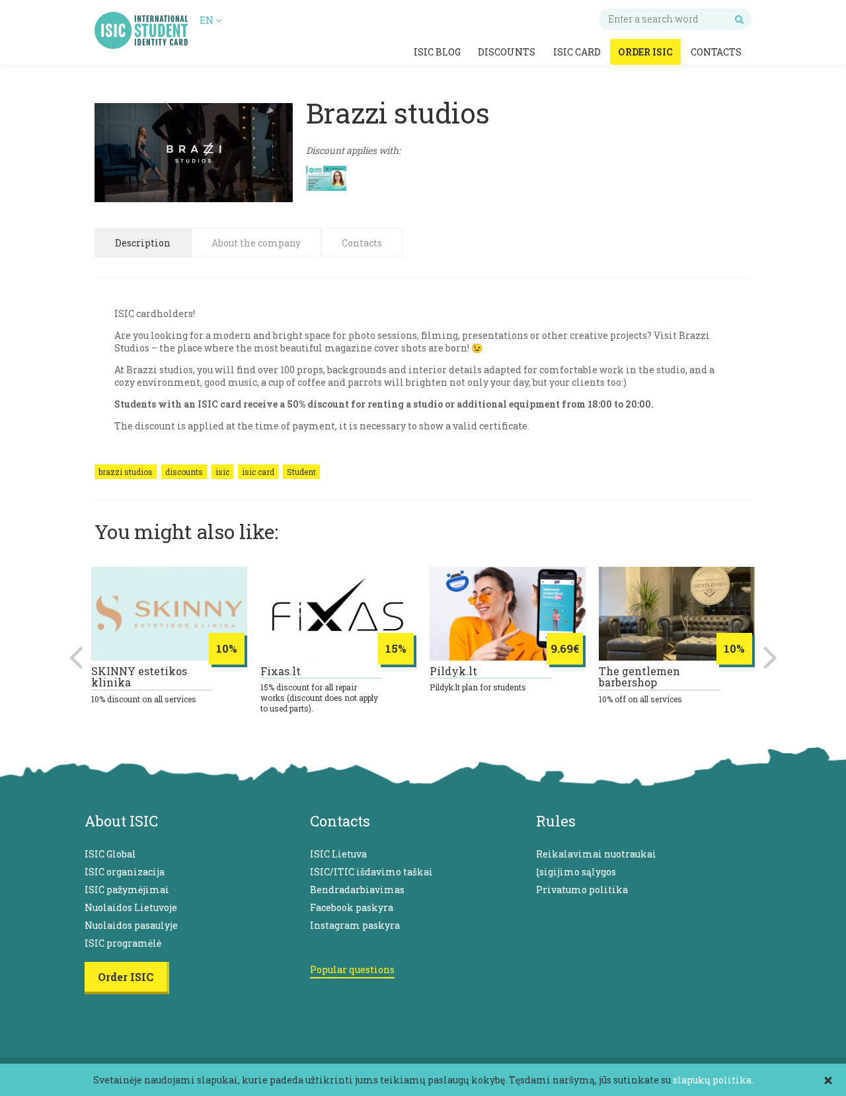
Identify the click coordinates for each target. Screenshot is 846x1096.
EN (207, 20)
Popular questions (352, 969)
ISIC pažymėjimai (127, 889)
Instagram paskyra (355, 925)
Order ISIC (645, 52)
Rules (556, 820)
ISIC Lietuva (338, 854)
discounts (184, 471)
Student (301, 471)
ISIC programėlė (123, 943)
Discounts (506, 52)
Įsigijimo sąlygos (576, 871)
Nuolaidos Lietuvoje (131, 907)
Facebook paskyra (351, 907)
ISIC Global (110, 854)
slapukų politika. (713, 1080)
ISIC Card (577, 52)
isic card (258, 471)
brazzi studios (125, 471)
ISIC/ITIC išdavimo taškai (371, 871)
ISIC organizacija (125, 871)
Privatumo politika (582, 889)
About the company (256, 243)
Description (143, 243)
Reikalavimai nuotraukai (596, 854)
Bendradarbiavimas (357, 889)
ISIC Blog (437, 52)
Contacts (716, 52)
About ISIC (121, 820)
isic (222, 471)
